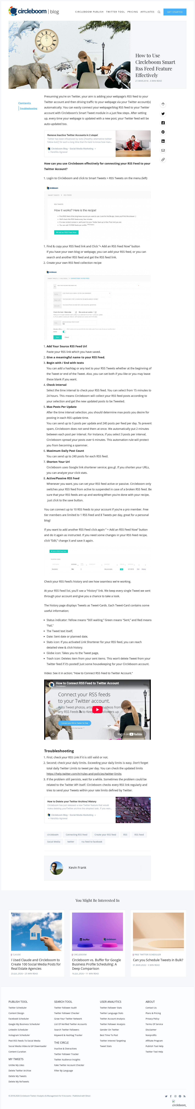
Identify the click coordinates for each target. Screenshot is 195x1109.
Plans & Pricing (153, 1013)
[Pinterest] (180, 1096)
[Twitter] (166, 1096)
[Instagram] (175, 1096)
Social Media (53, 841)
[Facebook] (171, 1096)
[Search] (159, 11)
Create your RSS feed (105, 834)
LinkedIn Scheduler (18, 1029)
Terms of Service (154, 1024)
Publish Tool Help (154, 1046)
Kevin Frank (77, 867)
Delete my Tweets (18, 1076)
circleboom (52, 834)
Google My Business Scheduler (24, 1024)
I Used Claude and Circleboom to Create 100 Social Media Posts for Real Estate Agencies (36, 964)
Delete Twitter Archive (20, 1070)
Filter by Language (63, 1070)
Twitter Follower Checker (66, 1013)
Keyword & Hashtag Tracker (68, 1035)
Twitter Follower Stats (111, 1007)
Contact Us (151, 1007)
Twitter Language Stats (111, 1013)
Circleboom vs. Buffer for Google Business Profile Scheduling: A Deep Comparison (96, 964)
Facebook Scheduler (19, 1018)
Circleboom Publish (89, 12)
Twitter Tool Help (154, 1051)
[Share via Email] (163, 150)
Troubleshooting (28, 108)
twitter (70, 841)
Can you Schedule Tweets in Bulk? (158, 960)
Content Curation (17, 1051)
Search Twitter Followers (66, 1029)
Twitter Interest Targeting (113, 1040)
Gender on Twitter (109, 1029)
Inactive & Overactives (65, 1048)
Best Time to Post (109, 1035)
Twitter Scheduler (18, 1007)
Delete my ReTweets (19, 1081)
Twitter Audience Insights (67, 1059)
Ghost (87, 1095)
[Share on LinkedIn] (163, 141)
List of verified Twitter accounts (70, 1024)
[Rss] (184, 1096)
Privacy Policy (152, 1018)
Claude (17, 954)
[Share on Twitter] (163, 113)
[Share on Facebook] (163, 123)
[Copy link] (163, 159)
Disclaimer (151, 1029)
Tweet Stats (106, 1046)
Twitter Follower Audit (65, 1007)
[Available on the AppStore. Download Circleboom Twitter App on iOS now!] (179, 1104)
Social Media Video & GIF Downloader (28, 1046)
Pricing (133, 12)
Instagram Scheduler (19, 1035)
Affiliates (147, 12)
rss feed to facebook (92, 841)
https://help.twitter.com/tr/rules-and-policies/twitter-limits (84, 774)
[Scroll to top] (163, 104)
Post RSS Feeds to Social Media (24, 1040)
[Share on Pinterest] (163, 132)
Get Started (175, 12)
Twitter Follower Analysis (112, 1024)
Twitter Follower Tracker (66, 1054)
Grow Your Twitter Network (68, 1018)
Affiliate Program (154, 1040)
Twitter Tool (115, 12)
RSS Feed (139, 834)
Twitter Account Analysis (112, 1018)
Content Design (16, 1013)
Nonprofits (151, 1035)
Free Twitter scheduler (148, 954)
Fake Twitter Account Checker (69, 1065)
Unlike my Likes (16, 1065)
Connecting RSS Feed (76, 834)
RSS (125, 834)
